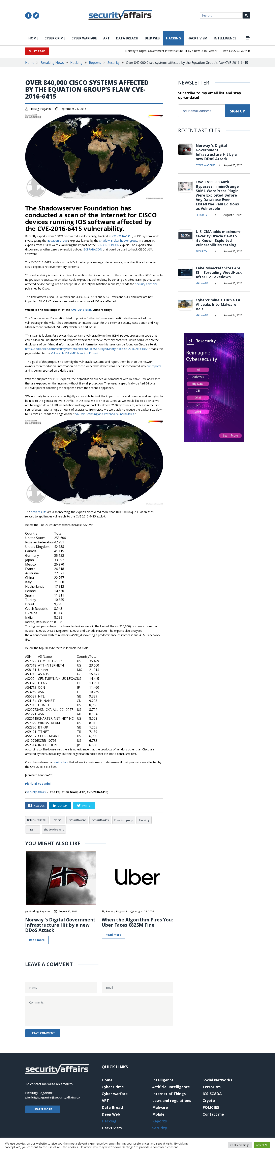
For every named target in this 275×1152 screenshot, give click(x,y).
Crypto (209, 1100)
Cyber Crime (54, 38)
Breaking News (52, 62)
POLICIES (211, 1107)
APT (106, 38)
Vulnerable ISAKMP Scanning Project (74, 353)
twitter (86, 805)
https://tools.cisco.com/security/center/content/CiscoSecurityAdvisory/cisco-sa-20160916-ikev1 (87, 349)
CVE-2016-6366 (77, 820)
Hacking (173, 38)
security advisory (146, 284)
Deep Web (152, 38)
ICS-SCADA (212, 1093)
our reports (154, 366)
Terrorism (212, 1086)
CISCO (57, 820)
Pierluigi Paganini (40, 109)
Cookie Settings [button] (239, 1145)
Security (114, 62)
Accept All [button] (262, 1145)
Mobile (158, 1114)
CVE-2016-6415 (122, 236)
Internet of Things (169, 1093)
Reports (95, 62)
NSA (32, 829)
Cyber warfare (84, 38)
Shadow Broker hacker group (118, 240)
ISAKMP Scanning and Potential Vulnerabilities (104, 414)
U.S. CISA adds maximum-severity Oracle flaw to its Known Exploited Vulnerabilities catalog (218, 238)
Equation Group (57, 240)
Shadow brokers (54, 829)
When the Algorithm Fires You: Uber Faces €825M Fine (137, 922)
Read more (37, 940)
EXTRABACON (92, 249)
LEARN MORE (43, 1109)
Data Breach (127, 38)
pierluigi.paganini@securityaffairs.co (52, 1097)
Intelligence (225, 38)
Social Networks (217, 1080)
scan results (39, 512)
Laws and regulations (171, 1100)
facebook (38, 805)
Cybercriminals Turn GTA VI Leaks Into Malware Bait (218, 304)
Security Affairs (36, 792)
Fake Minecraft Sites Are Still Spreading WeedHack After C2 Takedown (219, 272)
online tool (61, 762)
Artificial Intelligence (171, 1086)
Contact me (213, 1114)
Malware (202, 283)
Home (33, 38)
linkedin (62, 805)
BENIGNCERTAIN (108, 245)
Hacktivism (197, 38)
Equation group (123, 820)
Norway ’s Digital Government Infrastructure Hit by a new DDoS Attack (161, 51)
